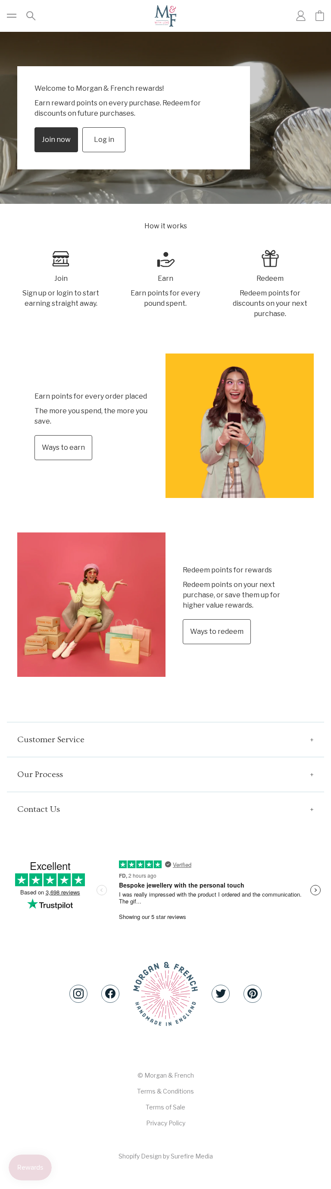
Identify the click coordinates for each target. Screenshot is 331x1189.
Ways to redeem (217, 631)
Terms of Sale (165, 1107)
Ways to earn (63, 447)
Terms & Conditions (165, 1091)
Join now (56, 139)
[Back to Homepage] (165, 16)
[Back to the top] (165, 994)
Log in (104, 139)
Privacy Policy (165, 1123)
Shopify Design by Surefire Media (166, 1156)
